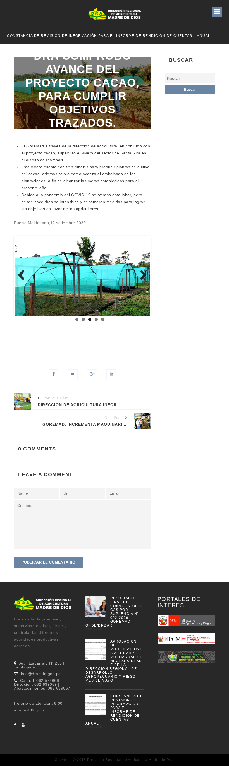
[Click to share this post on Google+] (92, 374)
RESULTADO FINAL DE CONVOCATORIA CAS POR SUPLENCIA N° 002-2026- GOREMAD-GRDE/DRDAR (113, 611)
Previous (23, 275)
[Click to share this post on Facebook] (53, 374)
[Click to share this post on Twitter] (73, 374)
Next (141, 275)
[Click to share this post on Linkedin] (111, 374)
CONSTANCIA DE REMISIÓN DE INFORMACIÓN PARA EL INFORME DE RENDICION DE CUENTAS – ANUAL (109, 36)
